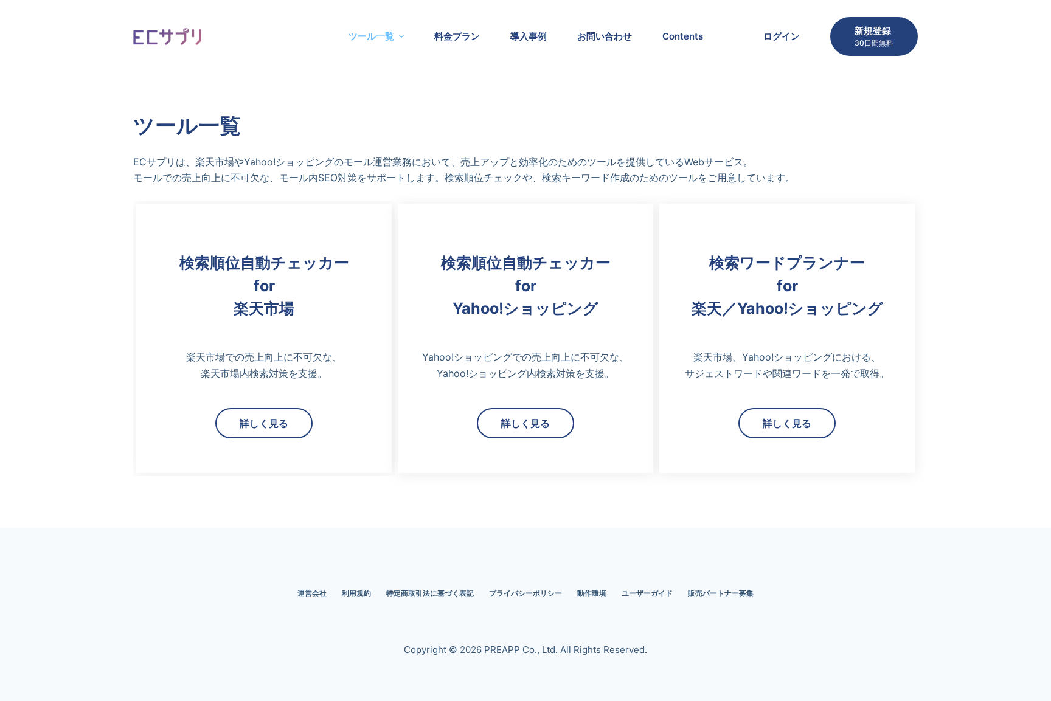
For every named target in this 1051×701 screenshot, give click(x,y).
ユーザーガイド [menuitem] (647, 593)
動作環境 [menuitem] (591, 593)
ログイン (781, 36)
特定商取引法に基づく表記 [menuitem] (430, 593)
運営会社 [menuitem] (312, 593)
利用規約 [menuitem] (356, 593)
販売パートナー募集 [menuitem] (721, 593)
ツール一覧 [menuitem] (371, 36)
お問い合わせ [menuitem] (604, 36)
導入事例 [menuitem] (528, 36)
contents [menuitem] (682, 36)
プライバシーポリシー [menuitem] (525, 593)
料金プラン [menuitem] (457, 36)
